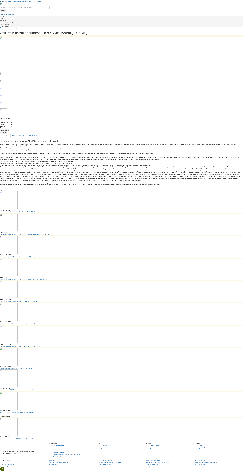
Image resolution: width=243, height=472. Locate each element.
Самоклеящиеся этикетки (30, 28)
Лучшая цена (203, 449)
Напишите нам (30, 1)
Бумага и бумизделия (13, 28)
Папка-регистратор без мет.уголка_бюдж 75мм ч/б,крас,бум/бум (20, 346)
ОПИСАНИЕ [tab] (5, 136)
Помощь (38, 1)
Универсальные (44, 28)
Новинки (201, 451)
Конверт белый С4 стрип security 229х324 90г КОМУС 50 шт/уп (19, 212)
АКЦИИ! (201, 445)
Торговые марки (155, 447)
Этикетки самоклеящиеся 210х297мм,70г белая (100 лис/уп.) (19, 439)
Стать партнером (5, 15)
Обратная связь (106, 445)
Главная (2, 28)
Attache (12, 128)
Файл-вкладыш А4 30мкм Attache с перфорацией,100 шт (17, 412)
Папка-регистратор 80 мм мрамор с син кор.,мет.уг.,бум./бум (19, 301)
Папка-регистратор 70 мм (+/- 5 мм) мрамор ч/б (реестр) (18, 257)
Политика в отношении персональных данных (67, 454)
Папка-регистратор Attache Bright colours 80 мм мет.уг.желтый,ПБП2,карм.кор (24, 234)
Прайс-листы (154, 451)
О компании (3, 1)
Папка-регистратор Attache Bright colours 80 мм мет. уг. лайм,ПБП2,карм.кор (24, 279)
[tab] (9, 187)
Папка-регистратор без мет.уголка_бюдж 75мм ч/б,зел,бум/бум (19, 324)
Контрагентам (57, 456)
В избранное (5, 130)
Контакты (11, 1)
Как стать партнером (59, 453)
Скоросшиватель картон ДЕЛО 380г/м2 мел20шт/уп (16, 368)
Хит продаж (202, 447)
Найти (3, 11)
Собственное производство (61, 449)
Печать (4, 132)
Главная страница (58, 445)
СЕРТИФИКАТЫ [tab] (32, 136)
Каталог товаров (155, 445)
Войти (13, 15)
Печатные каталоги (156, 449)
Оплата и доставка (20, 1)
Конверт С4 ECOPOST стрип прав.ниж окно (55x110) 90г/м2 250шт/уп (21, 390)
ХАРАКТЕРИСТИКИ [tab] (18, 136)
